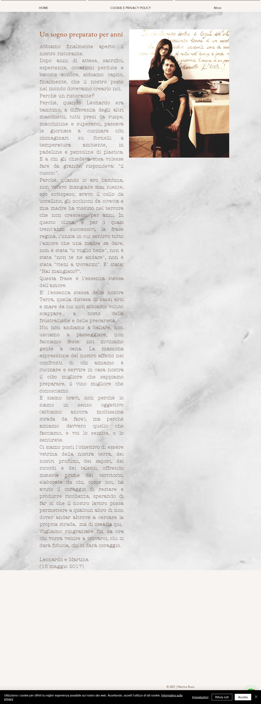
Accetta (243, 697)
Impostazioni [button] (200, 697)
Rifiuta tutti (222, 697)
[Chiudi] (256, 697)
